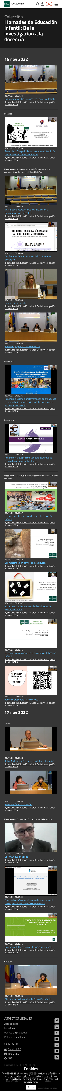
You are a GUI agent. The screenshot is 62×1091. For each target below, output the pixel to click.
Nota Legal (10, 1028)
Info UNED (13, 1054)
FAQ (9, 1058)
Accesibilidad (11, 1024)
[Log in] (42, 4)
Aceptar (31, 1087)
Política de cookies (14, 1037)
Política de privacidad (16, 1032)
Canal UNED (14, 1049)
